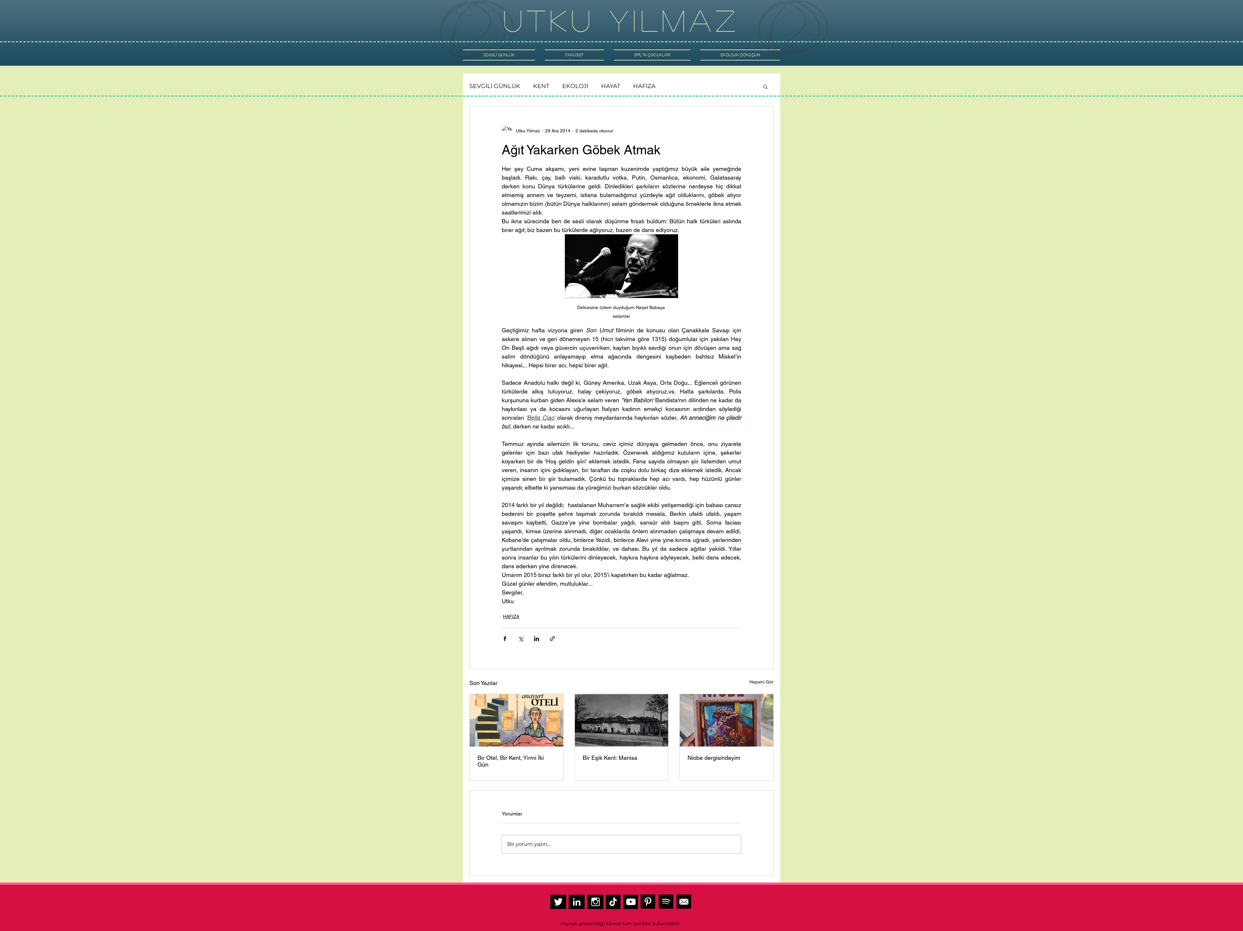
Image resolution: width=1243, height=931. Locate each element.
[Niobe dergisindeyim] (726, 720)
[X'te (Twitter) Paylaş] (521, 639)
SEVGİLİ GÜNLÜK (494, 86)
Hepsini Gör (761, 681)
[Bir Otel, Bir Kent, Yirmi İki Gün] (516, 720)
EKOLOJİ (575, 86)
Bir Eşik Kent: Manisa (611, 757)
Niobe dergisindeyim (714, 757)
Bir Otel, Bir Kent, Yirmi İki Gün (510, 761)
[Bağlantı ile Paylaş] (552, 639)
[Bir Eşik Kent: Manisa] (621, 720)
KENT (541, 86)
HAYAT (610, 86)
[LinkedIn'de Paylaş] (536, 639)
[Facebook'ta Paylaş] (505, 639)
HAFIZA (644, 86)
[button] (765, 86)
